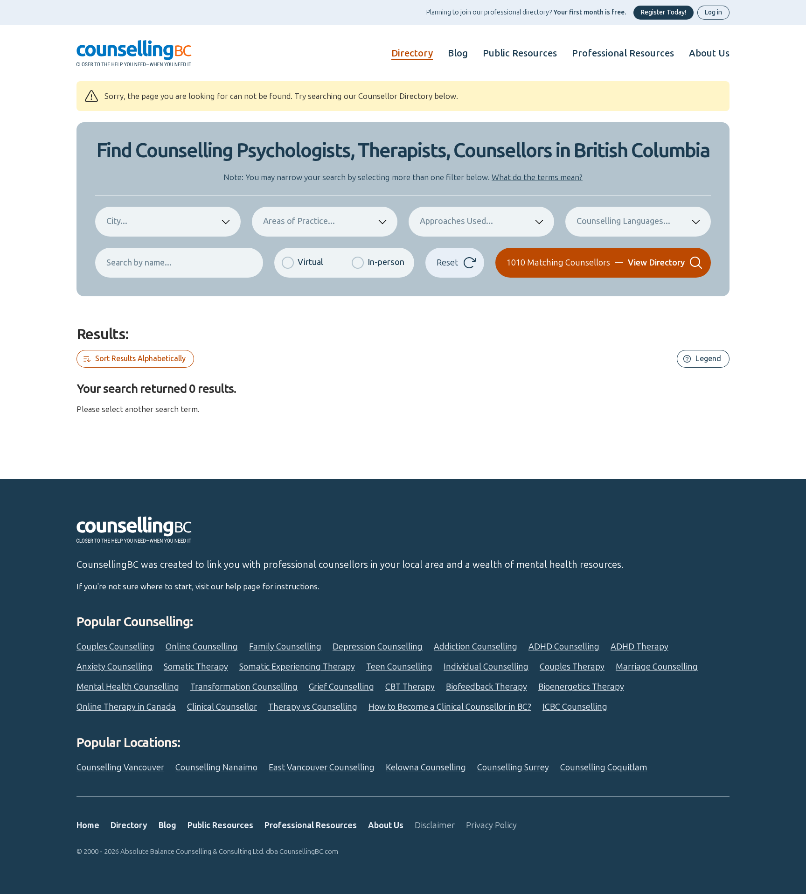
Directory (412, 53)
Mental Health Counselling (127, 687)
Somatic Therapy (196, 667)
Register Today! (663, 12)
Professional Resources (623, 53)
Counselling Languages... (623, 221)
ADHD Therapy (639, 647)
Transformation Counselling (244, 687)
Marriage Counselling (657, 667)
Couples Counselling (115, 647)
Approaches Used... (456, 221)
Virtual (310, 262)
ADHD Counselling (563, 647)
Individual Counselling (486, 667)
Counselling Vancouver (120, 767)
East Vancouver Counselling (322, 767)
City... (116, 221)
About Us (709, 53)
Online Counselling (202, 647)
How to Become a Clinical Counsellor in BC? (449, 707)
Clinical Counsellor (222, 707)
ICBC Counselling (574, 707)
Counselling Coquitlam (603, 767)
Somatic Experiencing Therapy (297, 667)
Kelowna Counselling (426, 767)
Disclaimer (435, 825)
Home (87, 825)
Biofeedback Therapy (486, 687)
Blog (458, 53)
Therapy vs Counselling (312, 707)
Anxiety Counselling (114, 667)
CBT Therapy (410, 687)
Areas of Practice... (299, 221)
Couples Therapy (572, 667)
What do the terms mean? (537, 177)
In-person (386, 262)
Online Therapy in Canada (126, 707)
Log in (713, 12)
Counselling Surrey (513, 767)
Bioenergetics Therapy (581, 687)
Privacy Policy (491, 825)
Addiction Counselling (475, 647)
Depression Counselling (378, 647)
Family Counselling (285, 647)
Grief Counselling (341, 687)
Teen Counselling (399, 667)
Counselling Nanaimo (216, 767)
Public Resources (520, 53)
